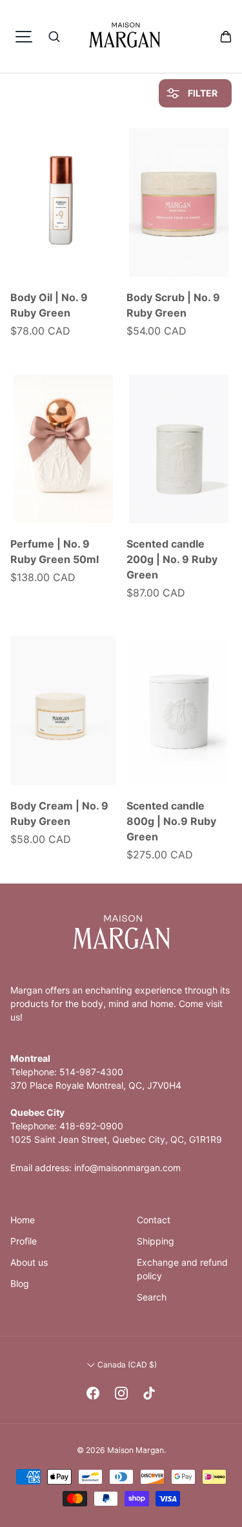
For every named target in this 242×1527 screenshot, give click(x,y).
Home (22, 1219)
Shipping (155, 1240)
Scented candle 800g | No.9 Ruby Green (171, 821)
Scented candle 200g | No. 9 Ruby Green (171, 559)
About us (29, 1262)
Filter (201, 93)
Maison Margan (135, 1450)
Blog (19, 1283)
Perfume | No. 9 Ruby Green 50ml (54, 551)
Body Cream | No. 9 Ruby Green (59, 813)
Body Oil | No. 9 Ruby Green (49, 305)
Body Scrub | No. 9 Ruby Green (173, 305)
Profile (23, 1240)
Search (151, 1296)
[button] (226, 36)
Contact (153, 1219)
